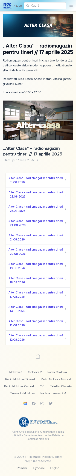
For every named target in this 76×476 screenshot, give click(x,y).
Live (18, 6)
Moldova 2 (35, 372)
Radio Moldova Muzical (56, 379)
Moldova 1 (15, 372)
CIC (42, 386)
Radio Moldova (57, 372)
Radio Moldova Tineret (20, 379)
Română (22, 468)
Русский (39, 468)
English (54, 468)
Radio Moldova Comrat (19, 386)
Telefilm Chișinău (61, 386)
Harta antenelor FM (53, 393)
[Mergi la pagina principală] (7, 5)
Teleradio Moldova (22, 393)
